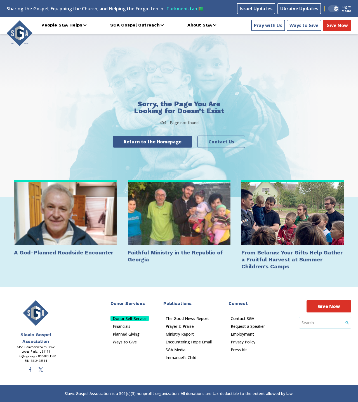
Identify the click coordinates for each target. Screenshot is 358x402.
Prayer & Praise (180, 326)
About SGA (199, 25)
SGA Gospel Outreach (135, 25)
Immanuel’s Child (181, 357)
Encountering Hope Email (189, 342)
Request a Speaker (248, 326)
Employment (242, 334)
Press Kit (239, 349)
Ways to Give (304, 25)
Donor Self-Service (130, 318)
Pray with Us (268, 25)
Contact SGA (242, 318)
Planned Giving (126, 334)
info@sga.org (25, 356)
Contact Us (221, 142)
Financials (121, 326)
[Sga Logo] (19, 33)
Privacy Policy (243, 342)
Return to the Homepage (153, 142)
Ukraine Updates (299, 9)
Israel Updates (256, 9)
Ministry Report (180, 334)
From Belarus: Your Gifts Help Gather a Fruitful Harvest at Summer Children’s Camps (292, 259)
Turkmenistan (184, 9)
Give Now (337, 25)
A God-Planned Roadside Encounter (63, 252)
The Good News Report (187, 318)
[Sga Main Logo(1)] (36, 313)
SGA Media (175, 349)
